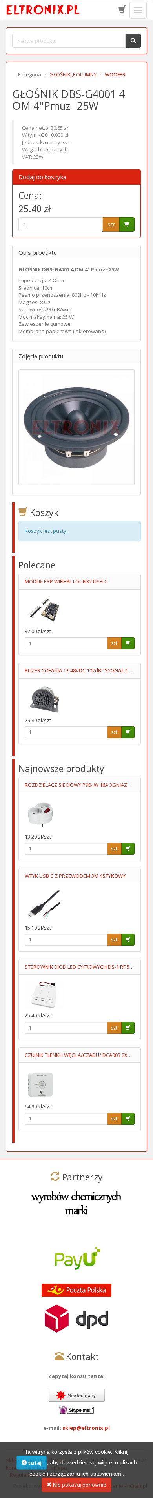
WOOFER (115, 74)
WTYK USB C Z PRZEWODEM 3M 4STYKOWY (75, 875)
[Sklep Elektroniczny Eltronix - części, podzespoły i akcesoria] (43, 10)
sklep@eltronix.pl (86, 1427)
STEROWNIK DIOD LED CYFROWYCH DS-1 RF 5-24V (82, 966)
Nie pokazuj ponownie (79, 1484)
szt (111, 224)
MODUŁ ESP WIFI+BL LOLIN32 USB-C (66, 581)
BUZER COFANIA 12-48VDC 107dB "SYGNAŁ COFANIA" (86, 670)
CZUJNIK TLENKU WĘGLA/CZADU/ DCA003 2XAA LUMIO (87, 1055)
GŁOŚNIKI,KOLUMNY (73, 74)
